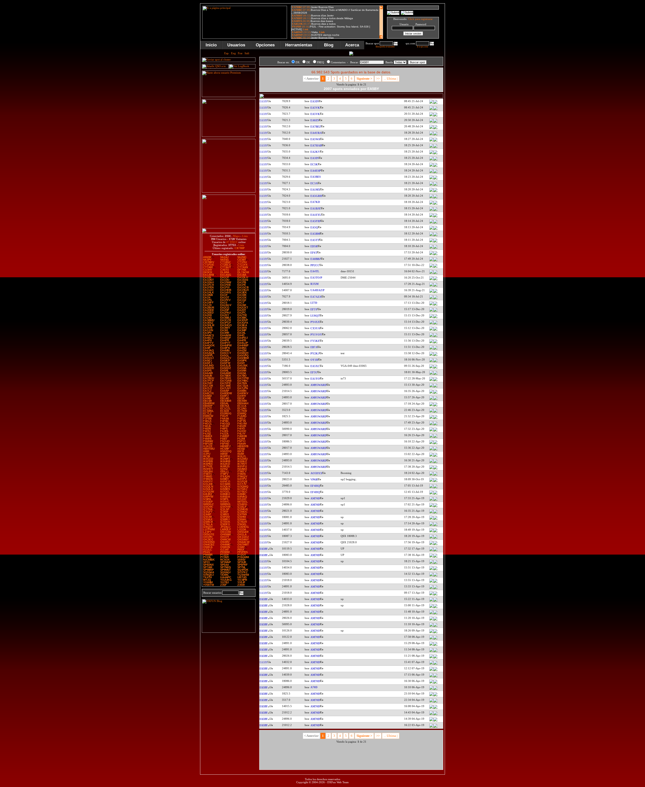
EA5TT (314, 239)
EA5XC (315, 366)
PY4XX (315, 321)
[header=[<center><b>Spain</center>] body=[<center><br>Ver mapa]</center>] (435, 103)
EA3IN (314, 101)
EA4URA (316, 132)
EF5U (313, 372)
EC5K (314, 164)
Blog (329, 45)
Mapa (236, 235)
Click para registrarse (420, 18)
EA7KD (315, 201)
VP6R (314, 479)
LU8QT (315, 315)
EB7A (313, 347)
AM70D (315, 498)
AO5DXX (316, 473)
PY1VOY (316, 334)
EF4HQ (315, 485)
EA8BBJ (315, 258)
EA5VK (315, 107)
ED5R (314, 246)
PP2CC (314, 265)
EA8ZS (314, 120)
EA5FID (315, 221)
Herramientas (298, 45)
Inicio (211, 45)
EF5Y (313, 309)
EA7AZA (315, 296)
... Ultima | (391, 78)
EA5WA (315, 139)
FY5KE (315, 340)
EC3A (314, 183)
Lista (245, 235)
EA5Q (314, 227)
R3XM (314, 283)
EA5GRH (316, 195)
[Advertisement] (470, 79)
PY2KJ (314, 353)
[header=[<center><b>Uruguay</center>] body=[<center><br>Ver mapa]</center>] (435, 330)
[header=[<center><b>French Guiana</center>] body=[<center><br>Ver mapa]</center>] (435, 342)
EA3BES (315, 176)
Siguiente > (364, 78)
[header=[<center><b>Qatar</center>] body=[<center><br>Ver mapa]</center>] (435, 689)
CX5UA (315, 328)
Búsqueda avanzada (385, 46)
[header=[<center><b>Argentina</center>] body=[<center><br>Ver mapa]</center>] (435, 305)
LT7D (313, 302)
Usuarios (236, 45)
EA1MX (315, 189)
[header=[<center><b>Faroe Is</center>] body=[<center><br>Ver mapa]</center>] (435, 361)
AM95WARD (318, 384)
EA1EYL (315, 214)
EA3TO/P (316, 277)
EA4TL (314, 271)
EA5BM (315, 233)
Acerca (352, 45)
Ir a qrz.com (422, 46)
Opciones (265, 45)
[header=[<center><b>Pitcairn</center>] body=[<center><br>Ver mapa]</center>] (435, 481)
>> (378, 78)
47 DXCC (232, 242)
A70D (313, 687)
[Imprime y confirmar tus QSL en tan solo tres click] (228, 191)
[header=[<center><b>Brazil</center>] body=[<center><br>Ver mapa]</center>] (435, 267)
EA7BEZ (315, 126)
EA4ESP (315, 170)
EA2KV (315, 151)
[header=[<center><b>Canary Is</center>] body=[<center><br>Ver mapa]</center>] (435, 122)
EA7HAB (316, 145)
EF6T (313, 252)
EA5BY (263, 101)
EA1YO (315, 378)
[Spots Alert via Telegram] (228, 135)
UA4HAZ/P (317, 290)
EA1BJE (315, 208)
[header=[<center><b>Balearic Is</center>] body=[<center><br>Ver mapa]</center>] (435, 254)
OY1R (314, 359)
